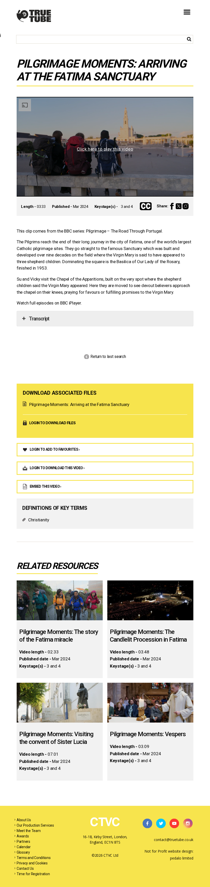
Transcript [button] (39, 319)
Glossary (23, 852)
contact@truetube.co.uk (173, 839)
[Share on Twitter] (178, 206)
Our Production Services (35, 825)
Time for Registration (33, 874)
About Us (24, 820)
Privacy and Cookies (32, 863)
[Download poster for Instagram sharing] (185, 206)
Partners (23, 841)
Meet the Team (29, 831)
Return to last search (108, 356)
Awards (23, 836)
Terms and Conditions (34, 858)
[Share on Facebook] (171, 206)
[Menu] (187, 19)
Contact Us (25, 868)
